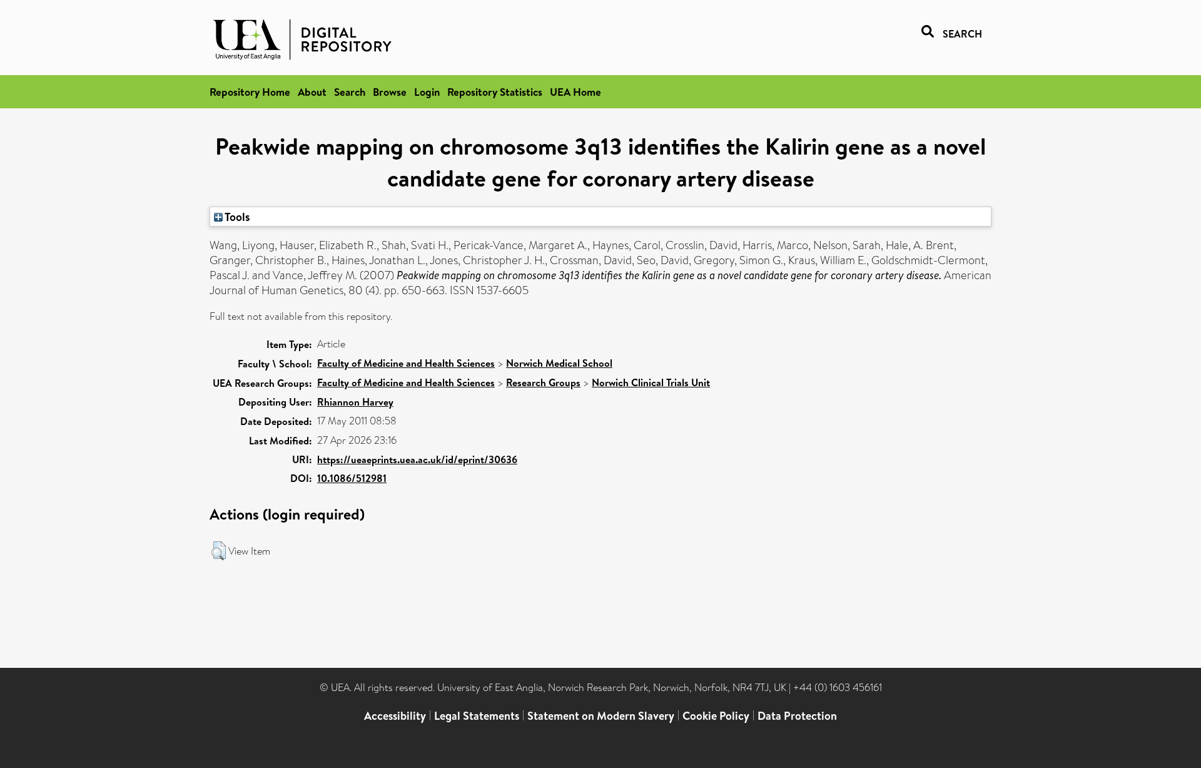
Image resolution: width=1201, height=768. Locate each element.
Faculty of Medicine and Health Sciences (406, 363)
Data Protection (797, 716)
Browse (390, 91)
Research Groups (543, 382)
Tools (236, 216)
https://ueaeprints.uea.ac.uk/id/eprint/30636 (417, 459)
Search (349, 91)
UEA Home (575, 91)
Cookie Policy (715, 716)
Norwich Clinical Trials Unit (651, 382)
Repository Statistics (494, 91)
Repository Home (250, 91)
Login (427, 91)
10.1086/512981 (352, 478)
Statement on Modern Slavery (600, 716)
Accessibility (395, 716)
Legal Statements (476, 716)
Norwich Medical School (559, 363)
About (312, 91)
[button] (218, 550)
